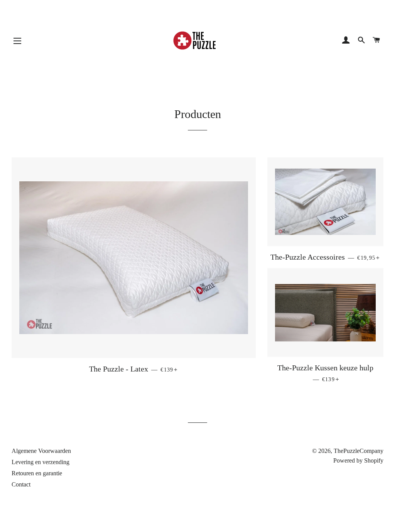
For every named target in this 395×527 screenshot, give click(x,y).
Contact (21, 484)
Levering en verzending (40, 462)
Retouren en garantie (37, 473)
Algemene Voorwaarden (41, 451)
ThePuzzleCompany (358, 451)
